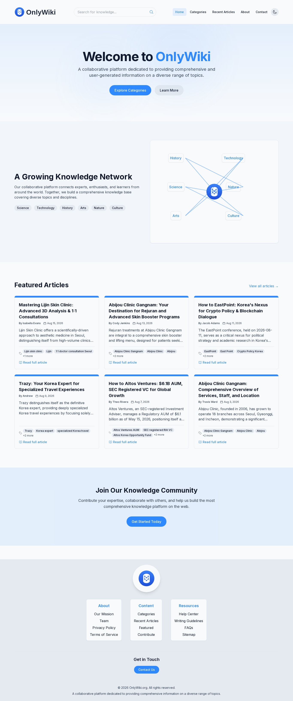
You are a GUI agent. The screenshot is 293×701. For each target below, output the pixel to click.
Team (104, 621)
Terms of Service (104, 634)
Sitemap (188, 634)
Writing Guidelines (188, 621)
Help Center (189, 614)
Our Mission (104, 614)
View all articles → (264, 286)
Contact (261, 12)
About (245, 12)
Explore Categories (130, 90)
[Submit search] (152, 12)
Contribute (146, 634)
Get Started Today (146, 521)
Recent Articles (223, 12)
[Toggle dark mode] (275, 12)
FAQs (188, 628)
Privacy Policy (104, 628)
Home (179, 12)
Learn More (169, 90)
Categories (198, 12)
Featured (146, 628)
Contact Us (146, 669)
